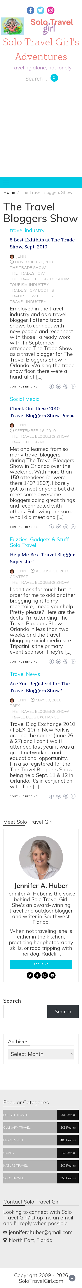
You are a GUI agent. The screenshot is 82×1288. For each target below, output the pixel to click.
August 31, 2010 (52, 570)
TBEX (15, 705)
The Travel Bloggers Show (39, 278)
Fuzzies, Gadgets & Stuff (39, 539)
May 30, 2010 (48, 700)
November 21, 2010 (34, 261)
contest (19, 576)
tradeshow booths (31, 295)
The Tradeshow (27, 273)
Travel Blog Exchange (34, 717)
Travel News (25, 674)
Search (12, 1001)
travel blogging (27, 441)
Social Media (25, 399)
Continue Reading (24, 386)
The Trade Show (28, 267)
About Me (41, 964)
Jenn (21, 256)
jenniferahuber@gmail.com (41, 1232)
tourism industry (29, 284)
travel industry (27, 230)
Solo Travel (23, 545)
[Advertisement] (41, 134)
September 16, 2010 (35, 430)
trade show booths (32, 290)
